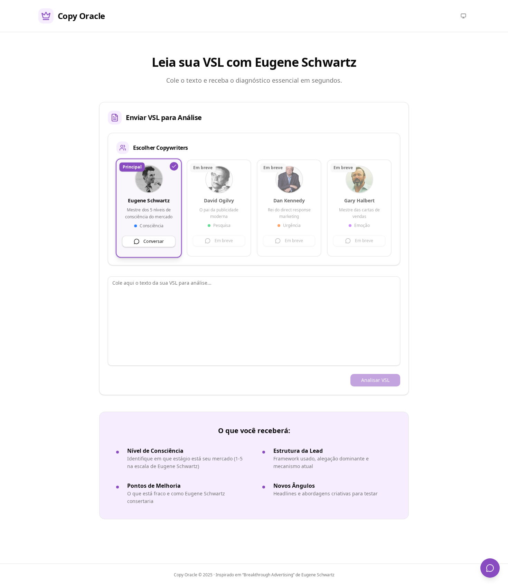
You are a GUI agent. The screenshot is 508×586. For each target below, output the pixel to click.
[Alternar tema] (463, 16)
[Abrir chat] (490, 568)
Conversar (153, 241)
